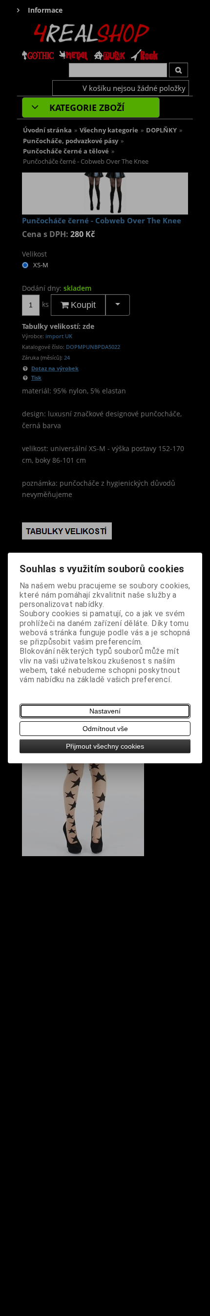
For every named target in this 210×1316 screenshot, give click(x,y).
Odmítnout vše (105, 729)
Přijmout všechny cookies (105, 746)
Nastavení (105, 711)
